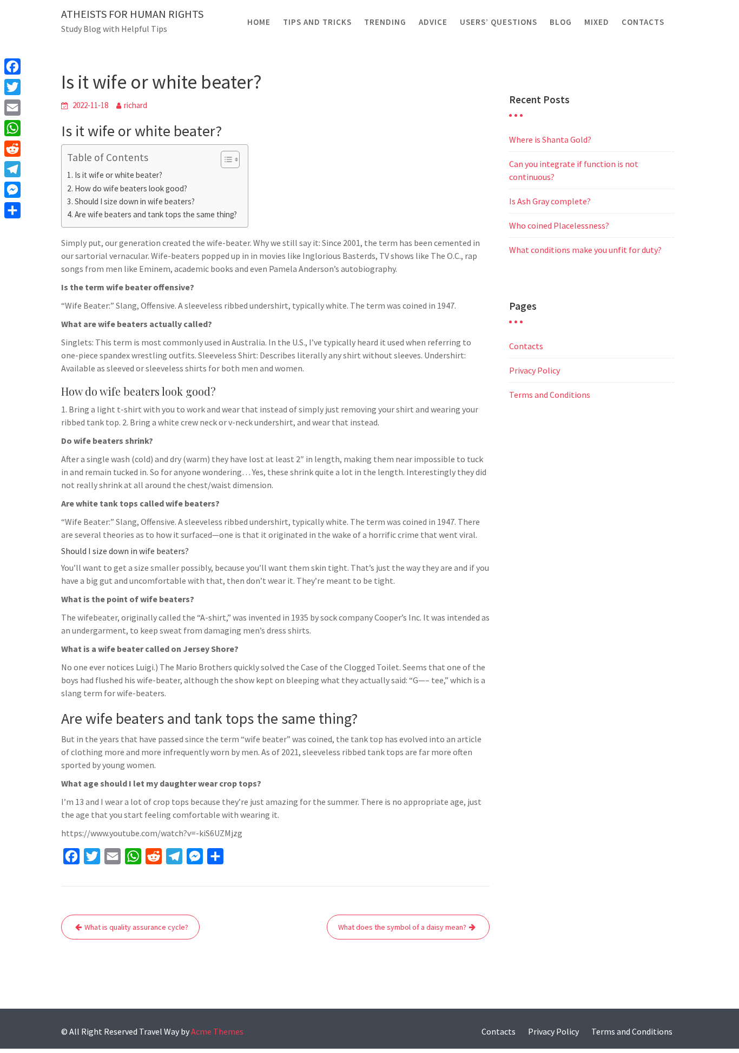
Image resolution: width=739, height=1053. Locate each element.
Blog (561, 22)
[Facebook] (12, 66)
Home (258, 22)
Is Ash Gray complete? (550, 201)
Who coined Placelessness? (559, 225)
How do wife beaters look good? (131, 188)
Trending (385, 22)
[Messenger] (12, 189)
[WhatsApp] (12, 128)
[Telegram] (12, 169)
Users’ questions (498, 22)
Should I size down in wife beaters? (135, 201)
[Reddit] (12, 148)
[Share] (12, 210)
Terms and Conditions (549, 394)
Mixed (596, 22)
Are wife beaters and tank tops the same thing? (156, 214)
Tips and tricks (317, 22)
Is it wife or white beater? (118, 175)
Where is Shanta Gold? (550, 139)
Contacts (643, 22)
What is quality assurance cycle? (136, 927)
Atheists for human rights (132, 14)
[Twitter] (12, 87)
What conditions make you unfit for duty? (585, 249)
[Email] (12, 107)
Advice (433, 22)
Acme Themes (217, 1031)
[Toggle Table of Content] (225, 159)
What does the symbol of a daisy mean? (402, 927)
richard (135, 105)
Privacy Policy (534, 370)
